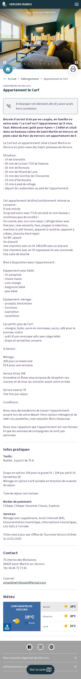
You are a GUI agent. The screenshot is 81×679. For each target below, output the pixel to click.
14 (64, 64)
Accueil (12, 79)
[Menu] (76, 4)
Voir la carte (38, 669)
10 (48, 64)
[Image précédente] (4, 39)
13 (60, 64)
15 (68, 64)
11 (52, 64)
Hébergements (30, 79)
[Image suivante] (76, 39)
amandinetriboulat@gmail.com (24, 582)
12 (56, 64)
